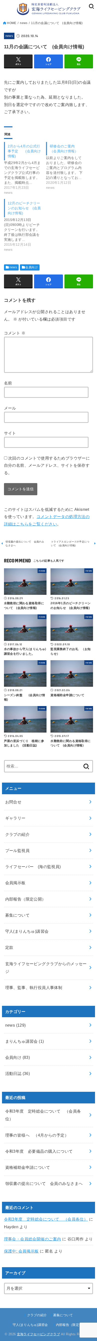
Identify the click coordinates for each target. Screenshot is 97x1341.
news (9, 36)
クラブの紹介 (17, 834)
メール (10, 408)
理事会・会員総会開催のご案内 (32, 1239)
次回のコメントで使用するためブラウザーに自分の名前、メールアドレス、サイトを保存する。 (47, 465)
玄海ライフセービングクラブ (38, 1334)
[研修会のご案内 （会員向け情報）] (67, 166)
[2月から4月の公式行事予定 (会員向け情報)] (25, 168)
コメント (14, 333)
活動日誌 (17, 1073)
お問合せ (13, 802)
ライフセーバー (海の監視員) (33, 866)
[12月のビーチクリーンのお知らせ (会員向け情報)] (25, 225)
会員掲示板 (15, 882)
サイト (10, 433)
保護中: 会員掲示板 (21, 1251)
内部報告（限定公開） (25, 899)
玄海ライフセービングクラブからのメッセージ (46, 967)
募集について (17, 915)
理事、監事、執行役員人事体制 (33, 987)
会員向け (31, 267)
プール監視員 (17, 850)
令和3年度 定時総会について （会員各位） (46, 1219)
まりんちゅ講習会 (24, 1041)
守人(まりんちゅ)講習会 (29, 931)
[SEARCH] (91, 6)
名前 (8, 383)
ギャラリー (15, 818)
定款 (9, 947)
